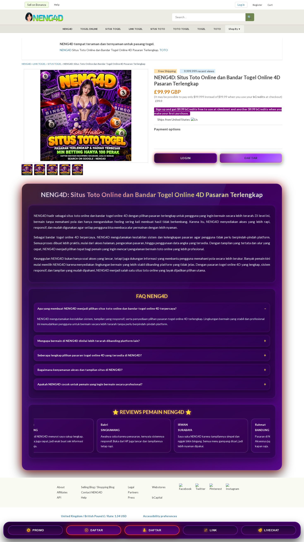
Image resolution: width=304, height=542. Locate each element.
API (59, 497)
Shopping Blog (105, 487)
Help (56, 4)
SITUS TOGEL (113, 29)
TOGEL (201, 29)
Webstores (158, 487)
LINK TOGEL (136, 29)
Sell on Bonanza (36, 4)
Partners (133, 492)
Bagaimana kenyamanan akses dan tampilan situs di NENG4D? (79, 369)
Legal (131, 487)
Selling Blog (88, 487)
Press (131, 497)
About (61, 487)
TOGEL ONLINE (89, 29)
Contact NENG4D (91, 492)
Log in (241, 4)
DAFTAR (250, 158)
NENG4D (67, 29)
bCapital (157, 497)
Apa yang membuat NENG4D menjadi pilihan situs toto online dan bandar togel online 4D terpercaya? (106, 308)
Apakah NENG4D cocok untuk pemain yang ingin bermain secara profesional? (89, 384)
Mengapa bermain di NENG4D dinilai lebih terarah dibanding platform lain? (88, 341)
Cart (270, 5)
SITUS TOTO (158, 29)
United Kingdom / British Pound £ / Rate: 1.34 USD (94, 516)
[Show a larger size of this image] (27, 170)
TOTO (217, 29)
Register (257, 5)
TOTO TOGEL (181, 29)
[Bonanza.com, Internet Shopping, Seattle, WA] (219, 515)
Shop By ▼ (235, 29)
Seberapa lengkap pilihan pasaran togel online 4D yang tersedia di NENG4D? (89, 355)
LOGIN (186, 158)
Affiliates (62, 492)
